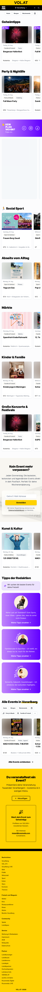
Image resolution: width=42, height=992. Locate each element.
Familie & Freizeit (25, 713)
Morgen (16, 13)
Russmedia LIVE (7, 983)
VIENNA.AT (5, 975)
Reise (4, 907)
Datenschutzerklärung (16, 510)
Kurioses (5, 887)
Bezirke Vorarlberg (8, 913)
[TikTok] (37, 128)
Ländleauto (5, 957)
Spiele (4, 922)
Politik (4, 872)
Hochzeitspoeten (7, 969)
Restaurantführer (7, 904)
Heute (8, 13)
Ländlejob (5, 963)
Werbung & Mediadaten (10, 934)
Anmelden (21, 502)
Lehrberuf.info (6, 972)
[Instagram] (30, 128)
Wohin (4, 910)
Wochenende (26, 13)
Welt (3, 869)
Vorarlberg (5, 861)
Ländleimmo (6, 960)
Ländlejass (5, 925)
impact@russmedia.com (21, 833)
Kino (3, 901)
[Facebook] (24, 128)
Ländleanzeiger (7, 955)
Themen (4, 890)
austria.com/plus (7, 978)
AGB (3, 940)
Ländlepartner (6, 966)
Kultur (4, 881)
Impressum (5, 937)
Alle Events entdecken (19, 762)
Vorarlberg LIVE (7, 867)
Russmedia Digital (8, 981)
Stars (3, 884)
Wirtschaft (5, 875)
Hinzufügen (22, 798)
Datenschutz (6, 946)
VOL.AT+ (5, 864)
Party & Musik (10, 713)
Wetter (4, 899)
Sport (3, 878)
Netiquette (5, 943)
